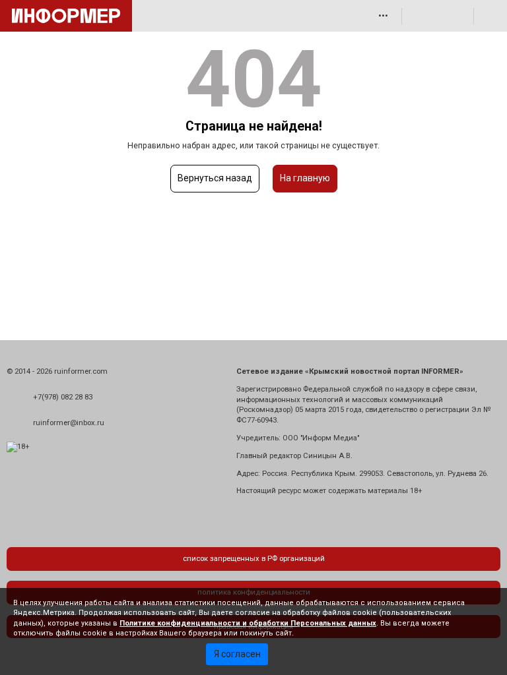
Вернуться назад (215, 178)
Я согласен (237, 654)
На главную (305, 178)
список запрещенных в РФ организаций (254, 558)
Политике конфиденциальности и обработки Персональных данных (247, 623)
